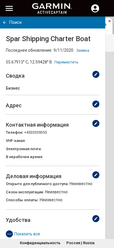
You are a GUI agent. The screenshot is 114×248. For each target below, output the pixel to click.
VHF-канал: (16, 140)
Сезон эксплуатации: (25, 192)
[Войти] (95, 11)
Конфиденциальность (40, 243)
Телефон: (14, 132)
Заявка (82, 50)
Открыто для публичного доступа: (37, 184)
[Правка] (95, 74)
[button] (106, 221)
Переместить (66, 62)
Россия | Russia (80, 243)
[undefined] (4, 22)
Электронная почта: (24, 149)
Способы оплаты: (22, 200)
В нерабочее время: (24, 157)
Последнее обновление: (29, 50)
